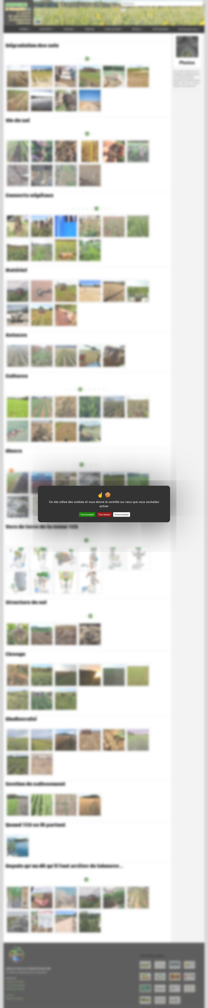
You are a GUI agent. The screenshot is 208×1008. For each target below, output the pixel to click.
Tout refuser (104, 514)
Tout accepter (87, 514)
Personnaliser (122, 514)
